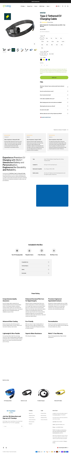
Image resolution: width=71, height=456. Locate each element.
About (48, 6)
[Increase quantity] (47, 65)
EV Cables (23, 6)
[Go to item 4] (18, 50)
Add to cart (54, 77)
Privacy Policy (31, 417)
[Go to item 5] (22, 50)
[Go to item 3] (13, 50)
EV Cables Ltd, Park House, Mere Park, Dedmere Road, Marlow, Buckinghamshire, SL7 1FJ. (59, 431)
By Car (36, 6)
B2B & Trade (41, 6)
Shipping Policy (32, 415)
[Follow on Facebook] (3, 447)
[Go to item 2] (9, 50)
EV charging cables (56, 414)
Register (30, 423)
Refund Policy (43, 415)
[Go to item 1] (4, 50)
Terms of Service (32, 419)
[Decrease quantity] (41, 65)
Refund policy (31, 421)
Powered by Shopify (12, 451)
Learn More (17, 422)
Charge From (29, 6)
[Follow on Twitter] (6, 447)
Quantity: (42, 62)
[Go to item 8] (35, 50)
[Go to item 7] (31, 50)
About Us (30, 413)
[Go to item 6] (26, 50)
